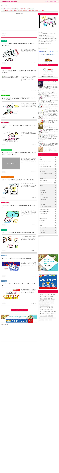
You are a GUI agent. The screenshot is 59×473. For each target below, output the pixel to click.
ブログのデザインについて (48, 197)
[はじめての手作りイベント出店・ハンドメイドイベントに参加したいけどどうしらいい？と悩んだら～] (11, 164)
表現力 (41, 296)
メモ (52, 307)
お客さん (54, 317)
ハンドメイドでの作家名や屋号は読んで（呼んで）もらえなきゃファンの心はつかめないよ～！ (50, 111)
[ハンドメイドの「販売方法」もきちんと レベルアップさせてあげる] (11, 189)
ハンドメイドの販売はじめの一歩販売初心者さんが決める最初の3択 (18, 232)
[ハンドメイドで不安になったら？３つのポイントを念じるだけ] (11, 268)
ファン (41, 311)
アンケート (46, 317)
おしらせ (48, 225)
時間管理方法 (48, 190)
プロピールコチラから (44, 48)
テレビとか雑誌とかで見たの (48, 209)
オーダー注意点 (48, 220)
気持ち (41, 298)
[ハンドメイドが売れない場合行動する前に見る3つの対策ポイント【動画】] (11, 295)
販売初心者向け (4, 40)
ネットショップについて (48, 175)
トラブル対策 (48, 204)
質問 (51, 294)
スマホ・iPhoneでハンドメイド (48, 211)
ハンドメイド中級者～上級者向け (48, 173)
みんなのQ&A (48, 222)
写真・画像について (48, 192)
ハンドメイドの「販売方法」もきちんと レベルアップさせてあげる (18, 179)
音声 (45, 294)
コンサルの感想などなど (48, 213)
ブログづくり (48, 194)
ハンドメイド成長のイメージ (48, 164)
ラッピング (48, 305)
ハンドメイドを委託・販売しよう (48, 166)
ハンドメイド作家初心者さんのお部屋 (49, 138)
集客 (48, 294)
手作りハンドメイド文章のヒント (48, 161)
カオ (35, 90)
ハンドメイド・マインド (5, 95)
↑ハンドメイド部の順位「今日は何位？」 (48, 54)
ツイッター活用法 (52, 89)
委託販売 (44, 300)
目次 (48, 157)
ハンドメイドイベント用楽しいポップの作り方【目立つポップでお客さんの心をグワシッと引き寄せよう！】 (50, 106)
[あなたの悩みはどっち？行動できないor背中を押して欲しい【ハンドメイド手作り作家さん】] (11, 109)
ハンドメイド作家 (47, 311)
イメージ (45, 315)
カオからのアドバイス (5, 122)
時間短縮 (45, 298)
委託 (48, 300)
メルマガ (48, 307)
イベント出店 (50, 315)
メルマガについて (48, 230)
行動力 (45, 296)
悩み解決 (52, 298)
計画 (54, 294)
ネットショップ (42, 313)
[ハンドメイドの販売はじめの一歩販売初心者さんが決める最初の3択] (11, 242)
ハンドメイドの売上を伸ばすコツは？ (8, 177)
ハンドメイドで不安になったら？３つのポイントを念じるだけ (16, 258)
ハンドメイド (53, 311)
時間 (49, 298)
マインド (41, 309)
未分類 (48, 159)
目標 (48, 296)
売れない (51, 300)
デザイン (48, 313)
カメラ (41, 315)
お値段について (52, 102)
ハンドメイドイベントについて (6, 149)
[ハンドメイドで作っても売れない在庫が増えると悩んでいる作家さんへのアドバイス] (11, 54)
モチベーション (42, 307)
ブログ (51, 309)
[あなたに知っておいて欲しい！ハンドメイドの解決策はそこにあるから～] (11, 216)
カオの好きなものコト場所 (48, 216)
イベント (41, 317)
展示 (40, 300)
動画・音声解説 (4, 255)
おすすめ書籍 (48, 232)
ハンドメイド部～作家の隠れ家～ (9, 1)
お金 (50, 317)
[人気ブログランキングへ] (48, 59)
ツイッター (53, 313)
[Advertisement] (19, 22)
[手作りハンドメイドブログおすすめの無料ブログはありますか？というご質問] (11, 136)
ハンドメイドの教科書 (48, 180)
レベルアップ (42, 305)
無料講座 (51, 296)
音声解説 (41, 294)
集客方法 (55, 114)
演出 (53, 114)
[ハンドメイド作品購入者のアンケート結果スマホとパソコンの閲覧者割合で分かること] (11, 82)
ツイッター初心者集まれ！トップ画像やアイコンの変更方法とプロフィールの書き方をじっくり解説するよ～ (50, 87)
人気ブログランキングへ (48, 61)
